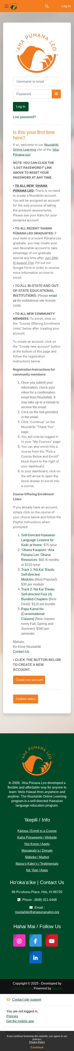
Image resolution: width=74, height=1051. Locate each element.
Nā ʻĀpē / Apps (37, 870)
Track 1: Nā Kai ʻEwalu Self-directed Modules (37, 574)
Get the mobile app (20, 1021)
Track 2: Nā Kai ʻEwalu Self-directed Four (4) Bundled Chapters (37, 594)
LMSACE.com (21, 988)
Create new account (29, 679)
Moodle (57, 988)
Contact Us (21, 651)
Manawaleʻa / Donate (37, 850)
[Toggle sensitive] (56, 94)
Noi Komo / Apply (37, 844)
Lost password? (24, 117)
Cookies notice (26, 699)
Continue (37, 1047)
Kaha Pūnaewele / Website (37, 837)
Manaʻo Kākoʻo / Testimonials (37, 863)
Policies (12, 1016)
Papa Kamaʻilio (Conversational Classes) (32, 614)
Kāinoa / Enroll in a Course (37, 831)
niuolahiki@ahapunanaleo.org (37, 912)
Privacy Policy (37, 1042)
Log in (66, 6)
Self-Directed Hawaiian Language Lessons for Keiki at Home (38, 540)
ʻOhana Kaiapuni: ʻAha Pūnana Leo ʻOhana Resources (37, 554)
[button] (47, 6)
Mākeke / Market (37, 857)
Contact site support (26, 999)
